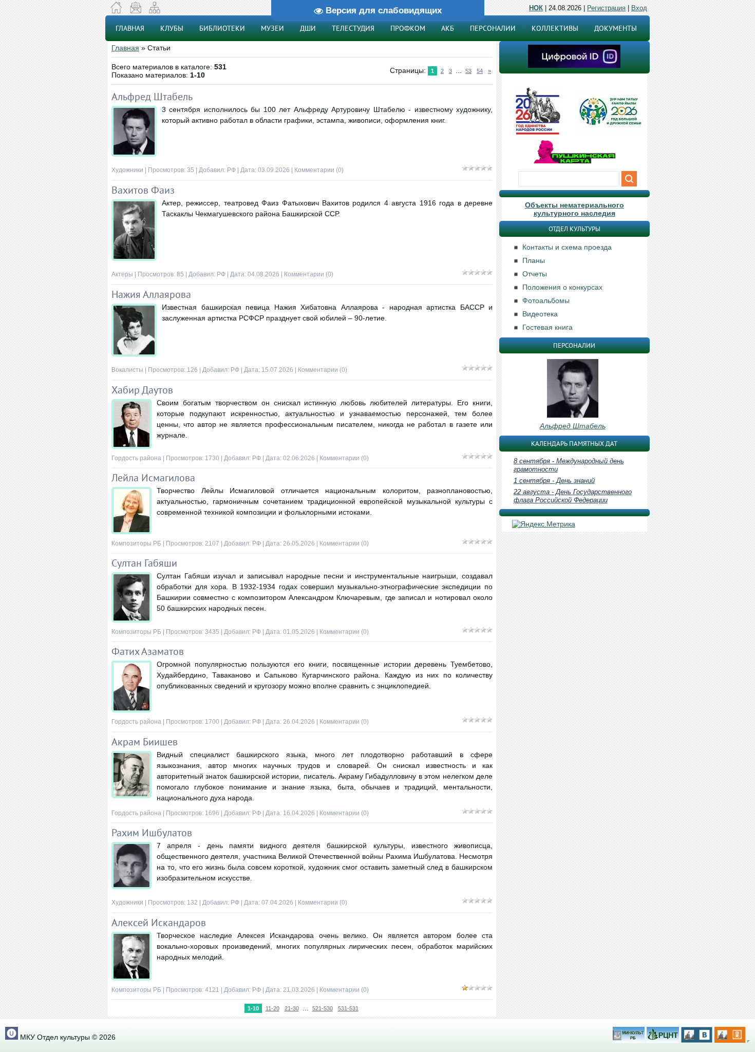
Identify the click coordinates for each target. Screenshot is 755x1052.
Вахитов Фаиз (143, 190)
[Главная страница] (116, 11)
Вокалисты (127, 369)
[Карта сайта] (154, 11)
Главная (125, 48)
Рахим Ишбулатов (151, 832)
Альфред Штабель (152, 96)
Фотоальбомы (546, 300)
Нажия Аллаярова (151, 294)
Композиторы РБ (136, 543)
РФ (231, 170)
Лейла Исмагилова (153, 477)
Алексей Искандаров (158, 922)
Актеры (122, 274)
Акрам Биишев (144, 741)
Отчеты (534, 274)
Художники (127, 170)
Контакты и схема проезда (567, 247)
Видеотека (540, 314)
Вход (639, 8)
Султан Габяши (144, 563)
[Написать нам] (135, 11)
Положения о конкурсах (562, 287)
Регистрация (606, 8)
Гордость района (136, 458)
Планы (533, 260)
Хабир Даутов (142, 390)
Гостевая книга (547, 327)
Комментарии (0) (319, 170)
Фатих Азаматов (147, 651)
